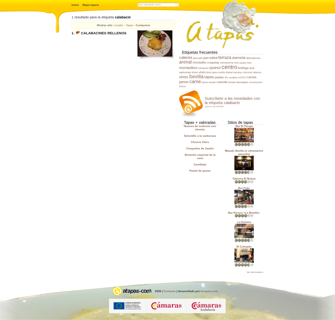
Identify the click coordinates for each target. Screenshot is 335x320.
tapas (209, 77)
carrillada (233, 77)
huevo (182, 86)
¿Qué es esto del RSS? (214, 107)
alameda (238, 58)
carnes (251, 77)
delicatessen (253, 58)
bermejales (242, 82)
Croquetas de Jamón (200, 148)
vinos (183, 77)
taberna (257, 72)
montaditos (188, 68)
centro (229, 67)
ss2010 (242, 77)
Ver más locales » (255, 272)
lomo (195, 72)
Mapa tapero (91, 4)
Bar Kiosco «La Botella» (244, 212)
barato (212, 82)
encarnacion (255, 82)
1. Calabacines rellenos (99, 33)
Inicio (75, 4)
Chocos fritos (200, 142)
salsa (213, 58)
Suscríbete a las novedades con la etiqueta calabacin (232, 100)
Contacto (169, 291)
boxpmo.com (209, 291)
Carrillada (200, 164)
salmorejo (185, 72)
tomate (232, 82)
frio (226, 77)
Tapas (129, 25)
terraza (224, 57)
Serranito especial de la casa (200, 156)
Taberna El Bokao (244, 178)
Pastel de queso (200, 170)
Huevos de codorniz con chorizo (200, 128)
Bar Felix (244, 188)
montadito (199, 62)
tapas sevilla (218, 72)
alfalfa (202, 72)
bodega (243, 68)
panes (205, 82)
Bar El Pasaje (244, 126)
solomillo (222, 82)
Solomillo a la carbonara (200, 135)
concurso (247, 72)
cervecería (226, 62)
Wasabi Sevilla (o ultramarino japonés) (244, 152)
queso (215, 67)
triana (229, 72)
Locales (118, 25)
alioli (251, 68)
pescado (198, 58)
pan (206, 58)
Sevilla (196, 76)
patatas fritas (245, 63)
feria (208, 72)
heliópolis (203, 68)
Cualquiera (143, 25)
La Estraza (244, 222)
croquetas (213, 62)
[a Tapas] (221, 24)
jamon (184, 82)
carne (195, 81)
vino (236, 62)
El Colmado (244, 246)
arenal (185, 62)
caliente (185, 57)
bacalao (237, 72)
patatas (219, 77)
